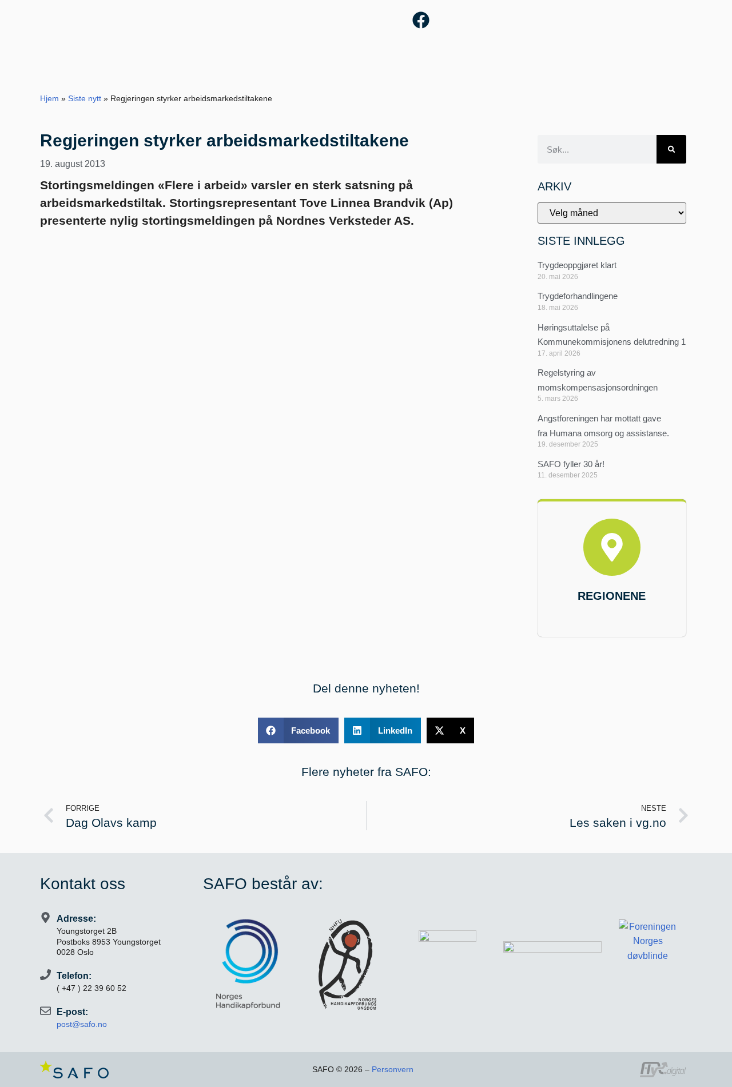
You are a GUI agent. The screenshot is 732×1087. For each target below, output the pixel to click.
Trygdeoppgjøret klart (577, 265)
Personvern (392, 1069)
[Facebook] (420, 20)
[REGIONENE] (611, 547)
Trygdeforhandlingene (578, 296)
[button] (298, 730)
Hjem (49, 98)
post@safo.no (82, 1024)
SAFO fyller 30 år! (571, 464)
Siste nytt (84, 98)
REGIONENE (612, 596)
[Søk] (671, 149)
